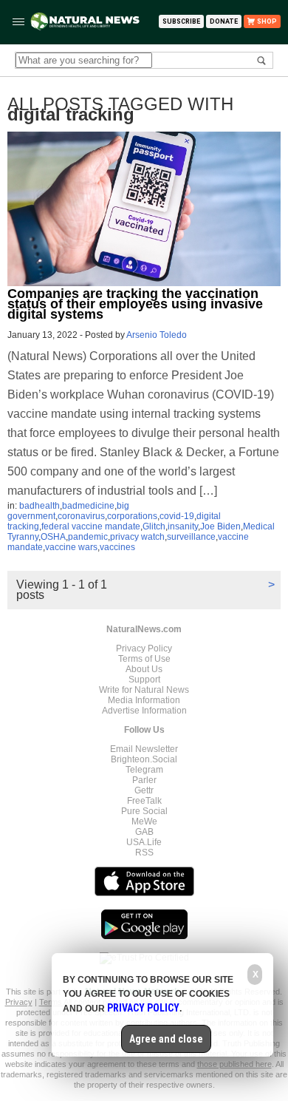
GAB (144, 832)
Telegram (144, 770)
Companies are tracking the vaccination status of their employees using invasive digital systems (135, 304)
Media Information (144, 700)
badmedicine (88, 506)
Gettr (144, 790)
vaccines (117, 547)
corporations (132, 516)
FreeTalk (144, 801)
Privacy (18, 1001)
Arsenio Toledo (156, 335)
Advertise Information (144, 710)
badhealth (39, 506)
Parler (144, 780)
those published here (234, 1064)
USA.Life (144, 842)
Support (144, 679)
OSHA (53, 537)
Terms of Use (144, 659)
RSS (144, 852)
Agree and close (166, 1039)
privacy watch (137, 537)
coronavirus (81, 516)
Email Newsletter (144, 749)
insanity (183, 526)
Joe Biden (220, 526)
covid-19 (177, 516)
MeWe (144, 821)
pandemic (88, 537)
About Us (144, 669)
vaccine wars (71, 547)
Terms (51, 1001)
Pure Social (144, 811)
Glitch (154, 526)
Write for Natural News (144, 690)
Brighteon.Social (144, 759)
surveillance (191, 537)
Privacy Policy (144, 648)
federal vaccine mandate (90, 526)
